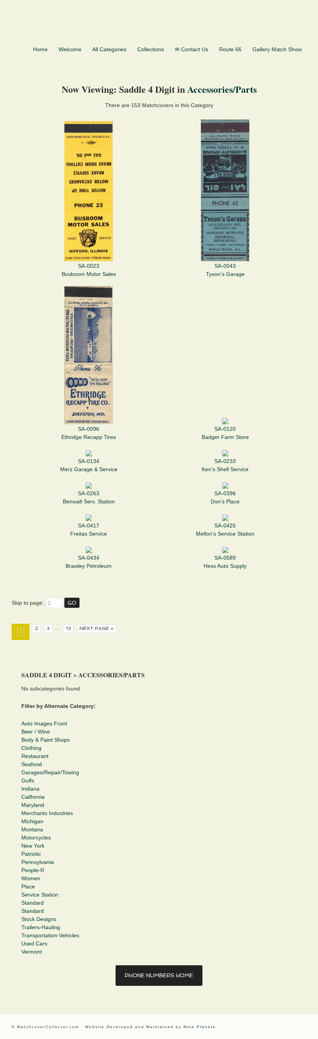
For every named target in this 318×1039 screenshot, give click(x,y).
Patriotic (31, 854)
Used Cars (34, 943)
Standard (32, 903)
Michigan (32, 821)
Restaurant (34, 756)
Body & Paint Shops (45, 740)
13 (68, 628)
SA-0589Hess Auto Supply (225, 562)
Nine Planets (199, 1027)
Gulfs (27, 780)
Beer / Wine (35, 732)
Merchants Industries (47, 813)
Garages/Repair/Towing (50, 772)
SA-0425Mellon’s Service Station (225, 529)
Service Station (39, 895)
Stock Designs (38, 919)
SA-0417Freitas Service (88, 529)
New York (33, 846)
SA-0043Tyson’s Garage (225, 270)
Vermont (31, 952)
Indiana (30, 789)
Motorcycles (36, 837)
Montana (32, 829)
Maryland (32, 805)
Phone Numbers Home (159, 975)
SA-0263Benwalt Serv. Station (89, 497)
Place (28, 886)
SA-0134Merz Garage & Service (89, 465)
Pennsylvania (37, 862)
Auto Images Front (44, 723)
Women (30, 878)
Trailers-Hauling (40, 927)
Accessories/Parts (222, 89)
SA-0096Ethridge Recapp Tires (88, 433)
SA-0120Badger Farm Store (225, 433)
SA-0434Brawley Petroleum (89, 562)
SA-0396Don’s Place (225, 497)
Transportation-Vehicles (50, 935)
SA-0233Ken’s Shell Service (225, 465)
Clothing (31, 748)
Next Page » (97, 628)
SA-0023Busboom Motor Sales (89, 270)
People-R (32, 870)
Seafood (31, 764)
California (33, 797)
